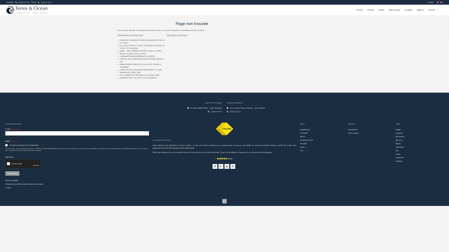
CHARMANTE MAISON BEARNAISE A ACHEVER (137, 56)
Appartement (305, 130)
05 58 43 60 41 (24, 2)
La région (408, 10)
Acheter (370, 10)
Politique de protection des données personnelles (24, 184)
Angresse (399, 133)
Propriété (303, 144)
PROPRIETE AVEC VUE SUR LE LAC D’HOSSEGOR (138, 78)
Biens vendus (394, 10)
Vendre (381, 10)
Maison (302, 137)
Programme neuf (306, 140)
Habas (398, 154)
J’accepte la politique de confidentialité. (24, 145)
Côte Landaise (353, 133)
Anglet (398, 130)
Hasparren (399, 158)
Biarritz (398, 144)
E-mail (12, 129)
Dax (397, 151)
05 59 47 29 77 (46, 2)
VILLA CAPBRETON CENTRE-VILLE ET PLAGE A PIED (139, 75)
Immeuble (304, 133)
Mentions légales (11, 180)
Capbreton (400, 147)
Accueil (360, 10)
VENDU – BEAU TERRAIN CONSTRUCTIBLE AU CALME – (141, 51)
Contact (431, 2)
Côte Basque (353, 130)
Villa (301, 151)
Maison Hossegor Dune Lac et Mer (133, 54)
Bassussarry (400, 137)
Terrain (302, 147)
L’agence (420, 10)
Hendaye (399, 161)
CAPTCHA (9, 157)
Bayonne (399, 140)
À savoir (431, 10)
